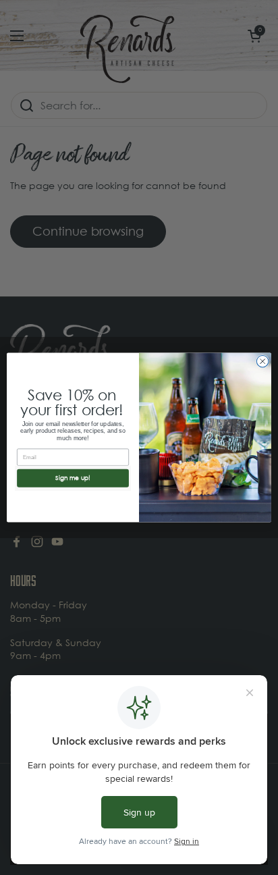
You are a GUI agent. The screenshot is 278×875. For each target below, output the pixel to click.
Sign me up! (72, 478)
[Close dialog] (262, 361)
